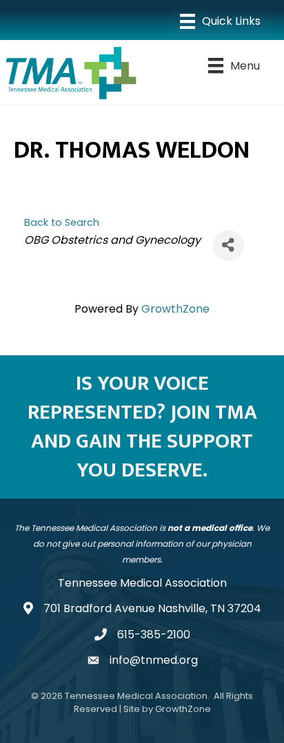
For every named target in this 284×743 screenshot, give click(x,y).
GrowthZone (175, 309)
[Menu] (220, 21)
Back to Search (61, 222)
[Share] (228, 245)
